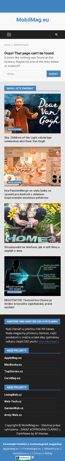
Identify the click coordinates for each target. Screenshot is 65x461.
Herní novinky (14, 129)
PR (9, 239)
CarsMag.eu (12, 378)
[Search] (56, 34)
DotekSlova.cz (21, 453)
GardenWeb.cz (13, 408)
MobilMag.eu (32, 19)
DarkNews (23, 433)
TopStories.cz (13, 371)
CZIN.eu (37, 453)
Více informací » (49, 341)
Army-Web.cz (13, 415)
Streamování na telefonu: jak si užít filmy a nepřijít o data (32, 223)
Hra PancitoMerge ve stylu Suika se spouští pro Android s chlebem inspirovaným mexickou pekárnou (32, 166)
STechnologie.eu (31, 448)
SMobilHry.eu (52, 448)
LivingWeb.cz (13, 394)
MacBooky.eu (13, 364)
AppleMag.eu (12, 358)
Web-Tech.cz (12, 401)
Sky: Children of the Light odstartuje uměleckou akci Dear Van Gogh (32, 113)
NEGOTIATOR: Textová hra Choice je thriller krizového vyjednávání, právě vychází (32, 276)
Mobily (48, 453)
